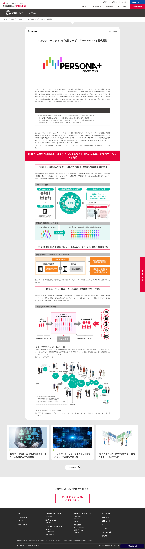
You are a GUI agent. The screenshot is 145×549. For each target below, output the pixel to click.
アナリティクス (22, 525)
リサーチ (20, 521)
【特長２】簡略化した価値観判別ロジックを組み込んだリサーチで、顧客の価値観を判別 (66, 120)
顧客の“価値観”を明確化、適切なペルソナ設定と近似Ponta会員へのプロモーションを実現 (66, 115)
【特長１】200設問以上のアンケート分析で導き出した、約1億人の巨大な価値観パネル (66, 118)
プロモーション (22, 517)
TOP (18, 513)
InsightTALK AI (49, 531)
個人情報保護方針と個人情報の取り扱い (28, 545)
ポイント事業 (122, 6)
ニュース (104, 528)
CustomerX (48, 529)
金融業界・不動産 (79, 530)
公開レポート (116, 2)
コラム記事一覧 (72, 467)
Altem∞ (76, 521)
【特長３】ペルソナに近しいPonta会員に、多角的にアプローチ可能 (60, 122)
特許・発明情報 (107, 532)
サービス (83, 6)
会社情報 (104, 536)
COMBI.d (48, 523)
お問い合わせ (137, 7)
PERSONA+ (77, 516)
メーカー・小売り (79, 527)
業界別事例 (109, 6)
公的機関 (76, 532)
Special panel (49, 534)
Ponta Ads (48, 516)
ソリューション (96, 6)
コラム (124, 2)
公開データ (106, 2)
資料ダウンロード (137, 2)
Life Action (77, 519)
